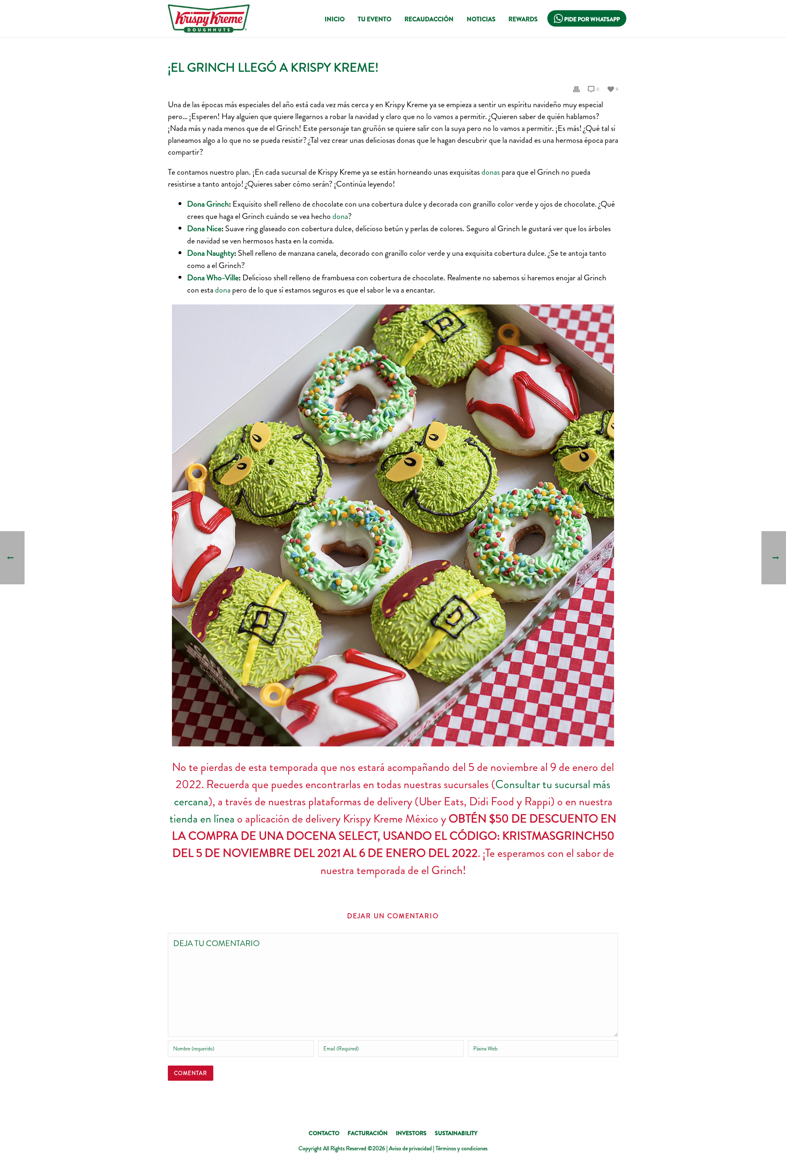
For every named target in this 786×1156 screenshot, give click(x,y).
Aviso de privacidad (410, 1148)
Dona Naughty (210, 253)
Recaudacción (429, 19)
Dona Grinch (208, 204)
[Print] (576, 88)
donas (490, 172)
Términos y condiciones (462, 1148)
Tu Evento (374, 19)
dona (340, 216)
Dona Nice (204, 228)
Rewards (523, 19)
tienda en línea (202, 819)
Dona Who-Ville (213, 278)
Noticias (481, 19)
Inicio (335, 19)
